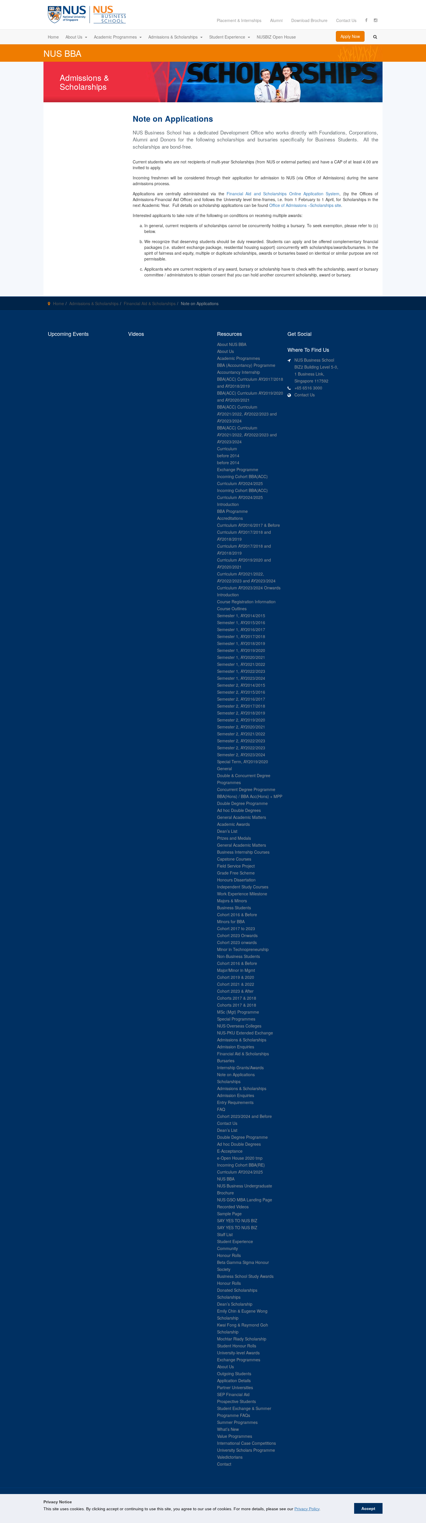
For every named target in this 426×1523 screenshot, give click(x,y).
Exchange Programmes (238, 1359)
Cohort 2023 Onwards (237, 935)
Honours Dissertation (236, 880)
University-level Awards (238, 1353)
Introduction (228, 504)
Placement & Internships (239, 20)
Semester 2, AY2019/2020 (241, 720)
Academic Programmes (238, 358)
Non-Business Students (238, 956)
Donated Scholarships (237, 1290)
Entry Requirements (235, 1102)
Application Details (234, 1380)
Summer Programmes (237, 1422)
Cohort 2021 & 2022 (235, 984)
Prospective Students (236, 1401)
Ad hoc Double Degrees (239, 810)
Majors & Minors (232, 900)
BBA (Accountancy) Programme (246, 365)
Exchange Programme (237, 469)
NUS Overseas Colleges (239, 1026)
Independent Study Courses (242, 887)
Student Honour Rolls (236, 1346)
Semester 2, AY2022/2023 (241, 741)
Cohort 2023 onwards (237, 942)
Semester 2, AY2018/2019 (241, 713)
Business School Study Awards (245, 1276)
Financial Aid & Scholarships (150, 303)
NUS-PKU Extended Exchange (245, 1033)
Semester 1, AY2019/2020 (241, 650)
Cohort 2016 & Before (237, 914)
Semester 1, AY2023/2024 (241, 678)
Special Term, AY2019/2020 (242, 761)
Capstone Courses (234, 859)
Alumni (276, 20)
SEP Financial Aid (233, 1394)
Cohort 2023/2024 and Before (244, 1116)
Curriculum (227, 448)
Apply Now (350, 36)
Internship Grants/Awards (240, 1067)
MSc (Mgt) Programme (238, 1012)
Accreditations (230, 518)
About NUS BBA (231, 344)
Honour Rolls (229, 1255)
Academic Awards (233, 824)
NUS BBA (225, 1179)
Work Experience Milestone (242, 894)
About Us (225, 351)
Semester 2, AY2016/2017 (241, 699)
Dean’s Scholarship (234, 1304)
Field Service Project (236, 866)
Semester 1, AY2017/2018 (241, 636)
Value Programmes (234, 1436)
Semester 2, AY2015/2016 (241, 692)
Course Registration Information (246, 601)
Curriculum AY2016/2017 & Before (248, 525)
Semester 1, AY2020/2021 (241, 657)
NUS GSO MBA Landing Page (244, 1200)
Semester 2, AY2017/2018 (241, 706)
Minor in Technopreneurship (243, 949)
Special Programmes (236, 1019)
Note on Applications (236, 1074)
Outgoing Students (234, 1373)
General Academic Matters (241, 817)
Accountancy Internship (238, 372)
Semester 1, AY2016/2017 (241, 629)
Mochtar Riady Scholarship (241, 1339)
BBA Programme (232, 511)
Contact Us (346, 20)
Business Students (234, 907)
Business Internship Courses (243, 852)
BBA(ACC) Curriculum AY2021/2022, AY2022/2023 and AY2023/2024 (247, 414)
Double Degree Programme (242, 803)
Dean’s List (227, 831)
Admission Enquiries (235, 1047)
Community (227, 1248)
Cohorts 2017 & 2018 (236, 998)
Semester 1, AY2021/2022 (241, 664)
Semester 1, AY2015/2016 (241, 622)
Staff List (225, 1234)
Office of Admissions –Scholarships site (305, 205)
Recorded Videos (233, 1206)
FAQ (221, 1109)
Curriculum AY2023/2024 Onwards (249, 588)
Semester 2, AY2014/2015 (241, 685)
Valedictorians (230, 1457)
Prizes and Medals (234, 838)
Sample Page (229, 1213)
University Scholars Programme (246, 1450)
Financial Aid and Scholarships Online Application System (283, 193)
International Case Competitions (246, 1443)
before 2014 (228, 455)
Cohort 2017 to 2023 (236, 928)
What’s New (228, 1429)
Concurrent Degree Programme (246, 789)
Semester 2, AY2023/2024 (241, 754)
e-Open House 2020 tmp (240, 1158)
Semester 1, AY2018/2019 (241, 643)
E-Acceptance (230, 1151)
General (224, 768)
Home (58, 303)
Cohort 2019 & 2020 (235, 977)
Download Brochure (309, 20)
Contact (224, 1464)
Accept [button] (368, 1508)
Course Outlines (232, 608)
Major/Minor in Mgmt (236, 970)
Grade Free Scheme (236, 873)
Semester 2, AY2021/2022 (241, 734)
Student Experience (235, 1241)
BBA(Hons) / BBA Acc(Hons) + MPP (249, 796)
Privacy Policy (306, 1508)
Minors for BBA (231, 921)
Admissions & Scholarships (94, 303)
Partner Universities (235, 1387)
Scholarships (229, 1081)
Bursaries (225, 1060)
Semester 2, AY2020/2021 (241, 727)
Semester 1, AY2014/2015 (241, 615)
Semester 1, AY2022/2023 (241, 671)
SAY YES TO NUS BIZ (237, 1220)
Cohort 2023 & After (235, 991)
